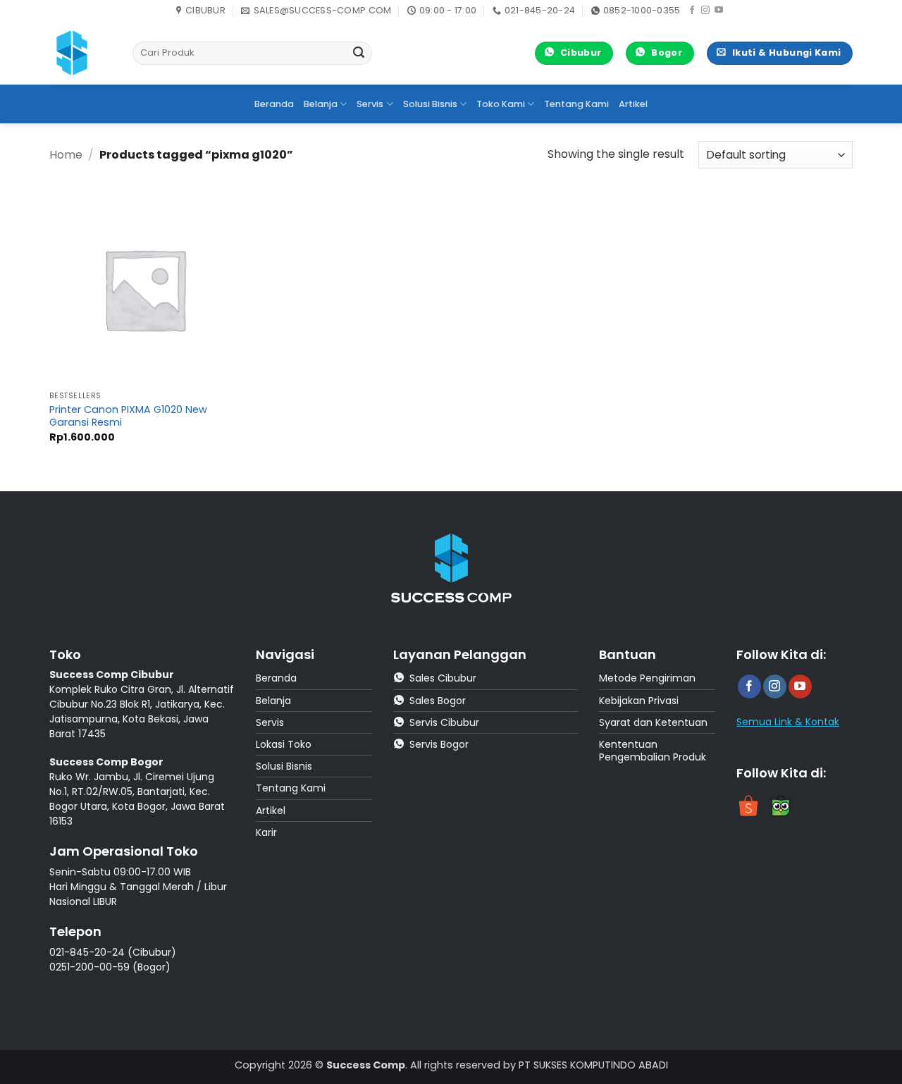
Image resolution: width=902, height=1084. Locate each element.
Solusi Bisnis (430, 104)
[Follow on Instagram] (705, 11)
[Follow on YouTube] (719, 11)
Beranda (274, 104)
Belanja (321, 104)
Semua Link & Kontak (787, 722)
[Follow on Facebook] (692, 11)
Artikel (633, 104)
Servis (370, 104)
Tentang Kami (576, 104)
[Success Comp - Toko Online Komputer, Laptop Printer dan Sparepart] (80, 53)
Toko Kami (500, 104)
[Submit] (359, 54)
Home (65, 155)
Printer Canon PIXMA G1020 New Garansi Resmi (128, 416)
